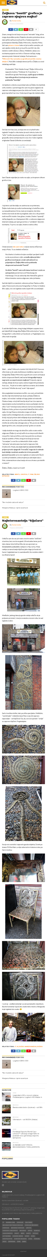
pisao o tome (14, 45)
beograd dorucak (17, 1228)
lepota (28, 1228)
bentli (17, 474)
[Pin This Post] (26, 29)
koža (33, 1236)
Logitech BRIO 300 (20, 490)
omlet (17, 1233)
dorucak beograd (31, 1225)
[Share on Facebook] (10, 29)
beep (22, 1233)
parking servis (18, 1236)
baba (24, 1241)
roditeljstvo (7, 1239)
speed (27, 1236)
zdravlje (20, 1222)
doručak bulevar (20, 1239)
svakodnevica (7, 1233)
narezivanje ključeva (34, 1046)
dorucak (6, 1228)
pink (32, 474)
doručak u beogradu (10, 1230)
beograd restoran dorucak (13, 1225)
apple (30, 1230)
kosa (30, 1239)
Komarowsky (16, 21)
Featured (28, 1222)
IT (28, 474)
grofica (24, 474)
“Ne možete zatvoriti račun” (13, 502)
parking (37, 1239)
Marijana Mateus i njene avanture (15, 508)
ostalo (35, 1233)
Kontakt (23, 1251)
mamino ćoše (10, 1222)
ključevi (20, 1046)
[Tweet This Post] (15, 29)
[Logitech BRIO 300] (6, 493)
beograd (23, 1230)
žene (18, 1241)
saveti (28, 1233)
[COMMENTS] (36, 29)
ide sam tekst (18, 247)
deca (4, 1241)
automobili (7, 1236)
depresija (11, 1241)
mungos (37, 1230)
